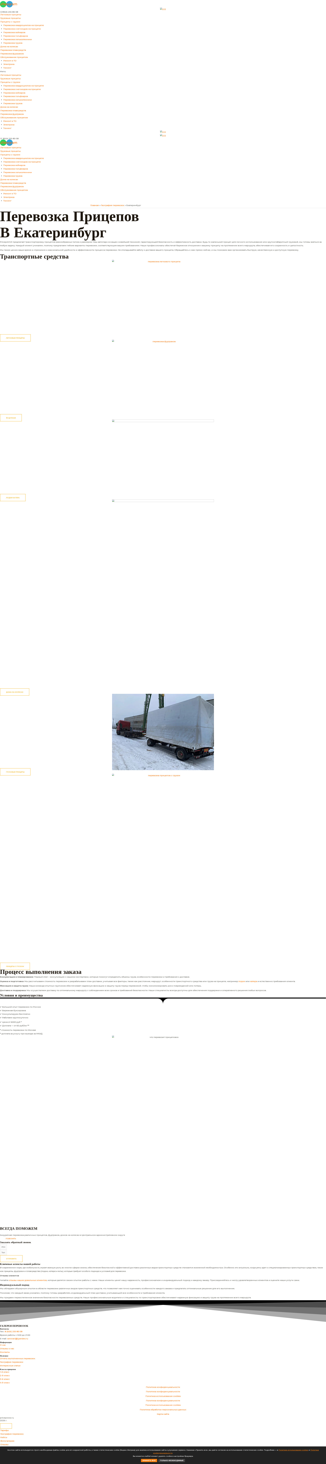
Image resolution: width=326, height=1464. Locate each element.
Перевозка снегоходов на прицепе (22, 29)
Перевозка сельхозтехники (17, 39)
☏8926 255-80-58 (9, 12)
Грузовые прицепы (10, 18)
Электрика (8, 64)
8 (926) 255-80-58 (13, 1331)
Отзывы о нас (7, 1348)
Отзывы (4, 1444)
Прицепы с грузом (10, 21)
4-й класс (5, 1382)
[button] (163, 71)
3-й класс (5, 1379)
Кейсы (3, 1437)
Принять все (149, 1460)
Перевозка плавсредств (13, 50)
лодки (242, 981)
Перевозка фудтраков (12, 53)
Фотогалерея (7, 1441)
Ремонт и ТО (9, 60)
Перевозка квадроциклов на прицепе (23, 25)
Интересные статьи (10, 1365)
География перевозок (11, 1362)
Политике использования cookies (293, 1450)
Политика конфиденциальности (163, 1387)
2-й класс (5, 1375)
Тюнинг (7, 68)
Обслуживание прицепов (14, 57)
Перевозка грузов (12, 43)
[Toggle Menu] (6, 1426)
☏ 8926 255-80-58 (9, 138)
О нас (3, 1345)
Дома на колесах (9, 46)
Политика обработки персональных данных (163, 1409)
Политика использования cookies (163, 1396)
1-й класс (4, 1372)
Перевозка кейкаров (14, 32)
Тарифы (4, 1430)
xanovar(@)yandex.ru (17, 1338)
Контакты (5, 1352)
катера (253, 981)
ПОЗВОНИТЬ (11, 1239)
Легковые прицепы (10, 14)
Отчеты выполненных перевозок (17, 1358)
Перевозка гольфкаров (15, 36)
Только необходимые (172, 1460)
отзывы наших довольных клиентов (28, 1280)
